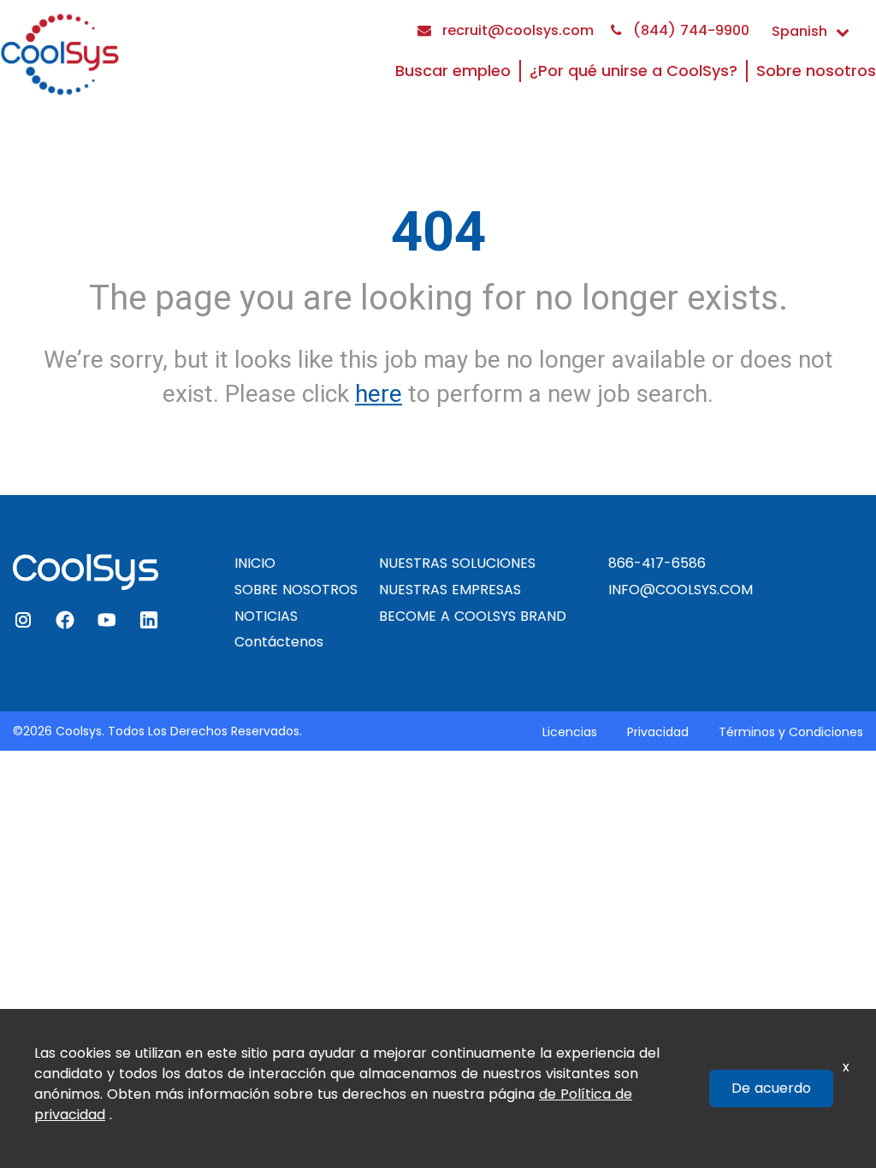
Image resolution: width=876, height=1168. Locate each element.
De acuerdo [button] (771, 1088)
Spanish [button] (799, 31)
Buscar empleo (453, 70)
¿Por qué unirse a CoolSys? (633, 70)
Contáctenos (278, 642)
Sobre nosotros (816, 70)
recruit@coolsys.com (516, 30)
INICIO (254, 563)
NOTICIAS (266, 616)
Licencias (569, 731)
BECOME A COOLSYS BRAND (472, 616)
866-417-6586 (657, 563)
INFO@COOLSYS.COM (680, 589)
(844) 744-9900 (689, 30)
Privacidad (658, 731)
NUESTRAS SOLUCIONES (457, 563)
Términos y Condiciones (791, 731)
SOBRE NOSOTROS (296, 589)
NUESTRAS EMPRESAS (450, 589)
